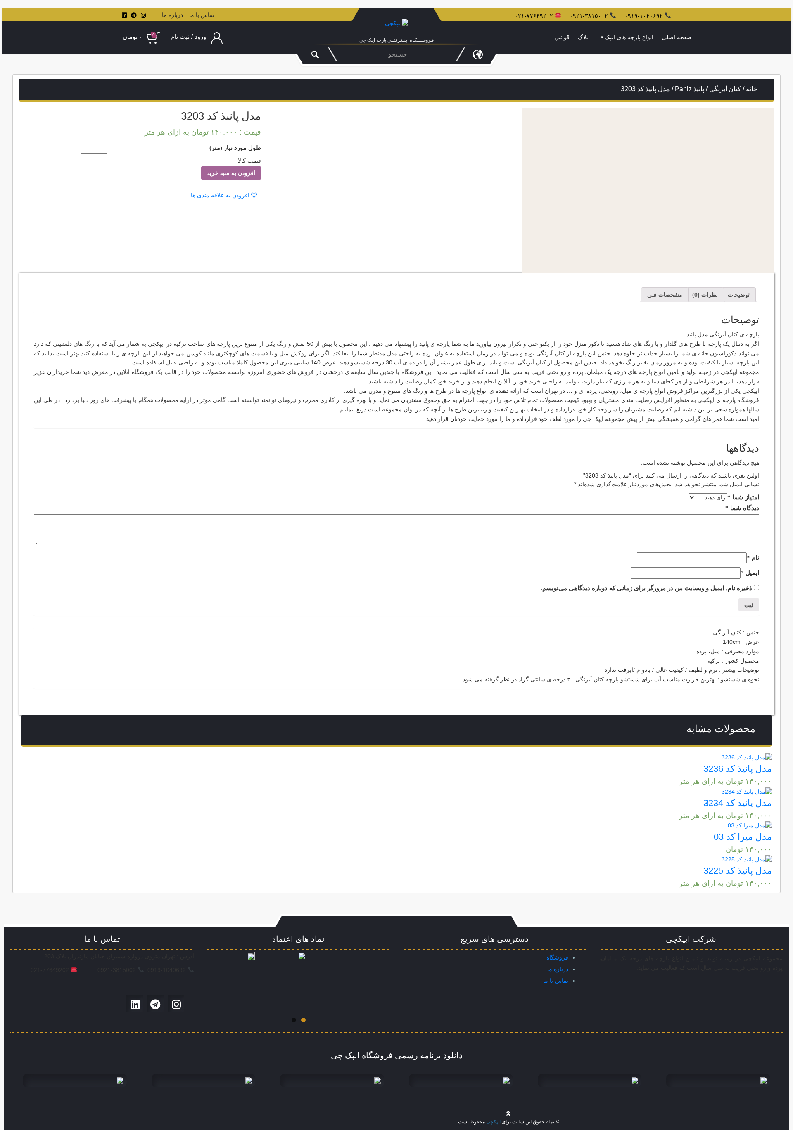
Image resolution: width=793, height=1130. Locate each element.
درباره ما (172, 15)
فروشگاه (557, 957)
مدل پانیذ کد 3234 (737, 803)
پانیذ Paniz (689, 88)
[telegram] (134, 15)
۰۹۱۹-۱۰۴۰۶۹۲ (643, 15)
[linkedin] (124, 15)
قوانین (562, 37)
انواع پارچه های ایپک (629, 37)
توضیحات (739, 294)
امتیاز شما (743, 497)
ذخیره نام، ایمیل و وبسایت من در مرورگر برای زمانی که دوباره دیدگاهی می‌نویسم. (646, 588)
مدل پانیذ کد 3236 (737, 769)
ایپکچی (493, 1122)
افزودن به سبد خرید (231, 173)
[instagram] (143, 15)
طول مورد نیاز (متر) (235, 147)
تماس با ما (201, 15)
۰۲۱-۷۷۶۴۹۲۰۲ (534, 15)
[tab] (739, 294)
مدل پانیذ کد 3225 (737, 870)
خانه (751, 88)
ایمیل (750, 573)
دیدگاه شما (742, 508)
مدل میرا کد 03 (743, 837)
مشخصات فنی (664, 294)
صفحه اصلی (677, 37)
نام (753, 557)
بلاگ (583, 37)
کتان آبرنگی (725, 88)
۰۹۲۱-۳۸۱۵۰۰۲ (589, 15)
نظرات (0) (705, 294)
